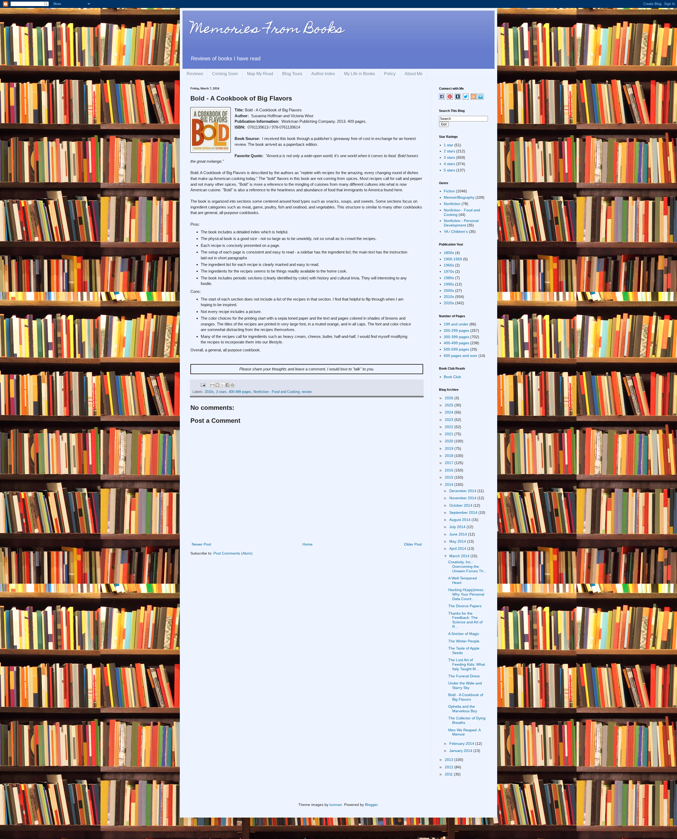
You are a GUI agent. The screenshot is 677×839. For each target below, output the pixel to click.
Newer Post (201, 544)
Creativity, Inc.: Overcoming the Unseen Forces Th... (467, 566)
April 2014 (458, 548)
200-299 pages (456, 330)
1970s (449, 271)
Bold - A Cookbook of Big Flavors (465, 697)
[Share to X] (222, 385)
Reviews (195, 73)
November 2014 (463, 498)
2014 (449, 484)
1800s (449, 253)
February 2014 (462, 743)
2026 (449, 398)
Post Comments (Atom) (233, 553)
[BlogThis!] (217, 385)
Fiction (449, 191)
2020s (449, 303)
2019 (449, 448)
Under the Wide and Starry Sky (465, 685)
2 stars (449, 151)
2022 (449, 427)
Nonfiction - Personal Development (461, 223)
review (307, 392)
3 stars (221, 392)
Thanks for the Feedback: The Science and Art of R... (465, 620)
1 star (448, 145)
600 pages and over (460, 355)
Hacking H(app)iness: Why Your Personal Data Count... (466, 594)
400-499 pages (240, 392)
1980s (449, 278)
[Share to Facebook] (227, 385)
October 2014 (461, 505)
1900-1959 (453, 259)
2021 (449, 434)
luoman (336, 804)
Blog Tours (292, 73)
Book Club (452, 377)
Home (308, 544)
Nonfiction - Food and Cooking (276, 392)
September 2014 (463, 512)
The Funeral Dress (464, 676)
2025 (449, 405)
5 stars (449, 170)
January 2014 (461, 751)
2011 (449, 774)
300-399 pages (456, 337)
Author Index (323, 73)
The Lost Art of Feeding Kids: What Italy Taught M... (466, 664)
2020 (449, 441)
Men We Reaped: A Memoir (464, 732)
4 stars (449, 164)
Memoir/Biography (459, 197)
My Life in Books (359, 73)
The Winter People (463, 641)
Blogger (371, 804)
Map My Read (260, 73)
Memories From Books (267, 30)
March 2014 (459, 556)
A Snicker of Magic (463, 634)
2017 (449, 463)
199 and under (456, 324)
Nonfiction (452, 204)
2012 (449, 767)
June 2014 (458, 534)
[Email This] (212, 385)
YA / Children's (456, 231)
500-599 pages (456, 349)
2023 (449, 420)
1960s (449, 265)
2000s (449, 290)
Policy (390, 73)
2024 (449, 412)
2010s (209, 392)
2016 (449, 470)
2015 (449, 477)
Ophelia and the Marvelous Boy (462, 708)
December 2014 (463, 491)
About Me (414, 73)
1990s (449, 284)
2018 (449, 455)
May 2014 (458, 541)
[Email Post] (203, 385)
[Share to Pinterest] (232, 385)
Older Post (413, 544)
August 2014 (460, 520)
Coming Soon (225, 73)
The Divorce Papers (465, 606)
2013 (449, 760)
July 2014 (457, 527)
